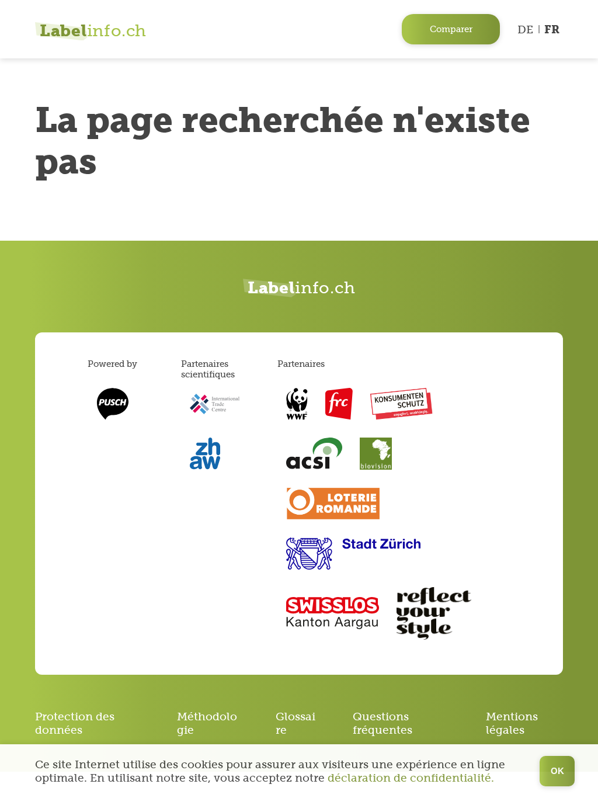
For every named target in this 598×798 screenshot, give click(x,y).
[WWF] (297, 404)
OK (557, 771)
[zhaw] (205, 454)
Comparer (451, 29)
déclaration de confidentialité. (411, 778)
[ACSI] (314, 454)
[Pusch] (112, 404)
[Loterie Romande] (333, 503)
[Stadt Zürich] (353, 553)
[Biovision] (376, 454)
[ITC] (214, 404)
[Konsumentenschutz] (401, 404)
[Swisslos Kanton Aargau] (332, 613)
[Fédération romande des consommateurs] (339, 404)
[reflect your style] (434, 613)
